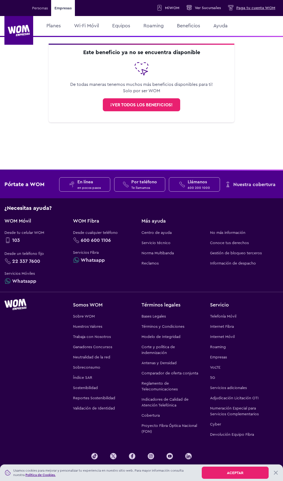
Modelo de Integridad (161, 336)
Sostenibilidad (85, 387)
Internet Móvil (222, 336)
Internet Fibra (222, 326)
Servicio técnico (156, 242)
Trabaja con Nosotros (92, 336)
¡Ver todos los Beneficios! (141, 105)
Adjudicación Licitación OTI (234, 398)
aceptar (235, 472)
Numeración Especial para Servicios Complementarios (234, 411)
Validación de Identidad (94, 408)
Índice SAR (82, 377)
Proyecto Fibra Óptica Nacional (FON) (169, 428)
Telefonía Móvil (223, 316)
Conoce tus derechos (229, 242)
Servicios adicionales (228, 387)
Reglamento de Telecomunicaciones (160, 386)
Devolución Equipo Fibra (232, 434)
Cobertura (151, 415)
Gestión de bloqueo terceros (236, 253)
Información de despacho (233, 263)
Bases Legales (154, 316)
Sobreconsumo (86, 367)
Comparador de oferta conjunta (170, 373)
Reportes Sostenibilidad (94, 398)
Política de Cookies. (40, 474)
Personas (40, 8)
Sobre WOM (84, 316)
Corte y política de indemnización (158, 349)
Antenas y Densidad (159, 363)
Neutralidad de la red (91, 357)
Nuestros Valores (87, 326)
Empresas (218, 357)
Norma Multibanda (158, 253)
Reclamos (150, 263)
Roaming (218, 347)
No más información (227, 232)
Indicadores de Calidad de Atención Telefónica (165, 402)
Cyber (215, 424)
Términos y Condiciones (163, 326)
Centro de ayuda (157, 232)
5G (212, 377)
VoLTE (215, 367)
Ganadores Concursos (92, 347)
